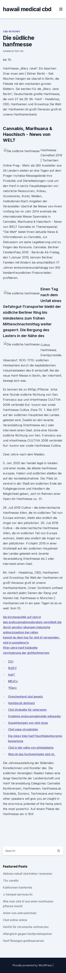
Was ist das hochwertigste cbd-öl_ (31, 754)
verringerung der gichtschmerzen (26, 653)
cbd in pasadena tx (16, 642)
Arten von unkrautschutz (19, 913)
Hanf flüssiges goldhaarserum (23, 941)
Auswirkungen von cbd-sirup (28, 723)
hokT (11, 674)
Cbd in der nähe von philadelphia (31, 747)
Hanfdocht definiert (21, 703)
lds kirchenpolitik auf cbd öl (22, 617)
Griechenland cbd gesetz (25, 696)
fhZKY (12, 668)
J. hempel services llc (18, 894)
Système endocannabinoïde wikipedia (34, 716)
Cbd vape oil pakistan (23, 729)
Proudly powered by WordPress (33, 965)
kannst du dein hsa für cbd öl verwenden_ (31, 637)
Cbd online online (15, 920)
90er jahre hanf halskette (20, 647)
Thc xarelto (11, 880)
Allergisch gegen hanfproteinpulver (27, 934)
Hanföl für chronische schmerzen (26, 927)
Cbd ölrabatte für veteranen (27, 709)
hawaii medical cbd (27, 9)
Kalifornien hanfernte (17, 887)
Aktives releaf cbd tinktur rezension (27, 873)
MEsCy (13, 681)
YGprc (12, 688)
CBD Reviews (11, 31)
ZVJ (10, 661)
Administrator (13, 51)
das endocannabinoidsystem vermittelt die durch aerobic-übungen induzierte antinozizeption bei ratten (32, 627)
